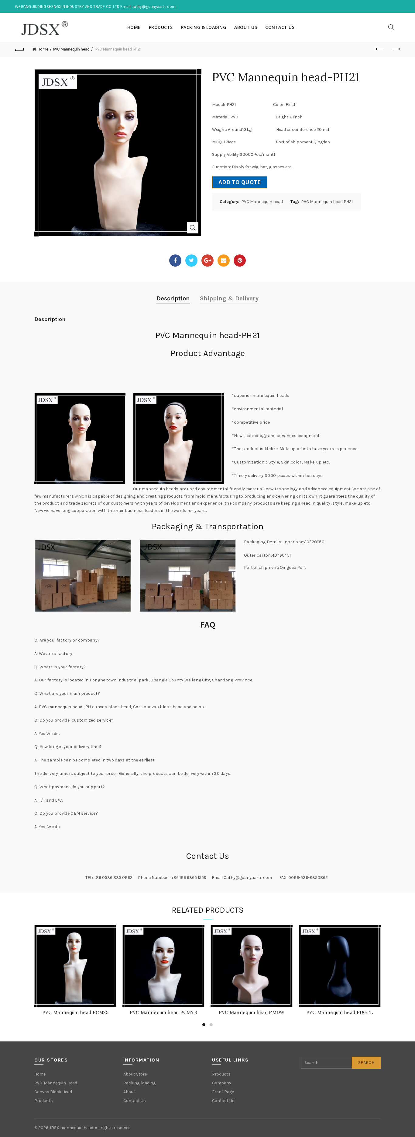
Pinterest (240, 260)
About (129, 1091)
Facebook (175, 260)
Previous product (380, 49)
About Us (245, 27)
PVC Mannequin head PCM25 (75, 1012)
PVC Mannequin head (71, 49)
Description (173, 298)
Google (207, 260)
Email (224, 260)
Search (366, 1062)
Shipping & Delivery (229, 298)
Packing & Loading (203, 27)
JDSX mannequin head (71, 1127)
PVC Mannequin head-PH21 (207, 335)
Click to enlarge (192, 227)
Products (161, 27)
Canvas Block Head (53, 1091)
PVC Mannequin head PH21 (327, 201)
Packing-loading (139, 1083)
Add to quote (239, 182)
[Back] (19, 49)
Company (221, 1083)
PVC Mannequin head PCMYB (163, 1012)
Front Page (223, 1091)
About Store (135, 1074)
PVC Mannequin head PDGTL (339, 1012)
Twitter (191, 260)
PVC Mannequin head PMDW (252, 1012)
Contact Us (279, 27)
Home (134, 27)
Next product (395, 49)
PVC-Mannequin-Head (55, 1083)
